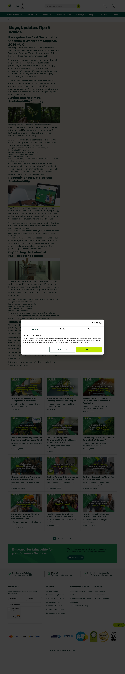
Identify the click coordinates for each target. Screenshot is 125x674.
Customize (61, 349)
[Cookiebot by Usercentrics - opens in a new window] (94, 323)
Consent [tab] (35, 329)
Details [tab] (62, 329)
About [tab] (90, 329)
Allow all (88, 349)
